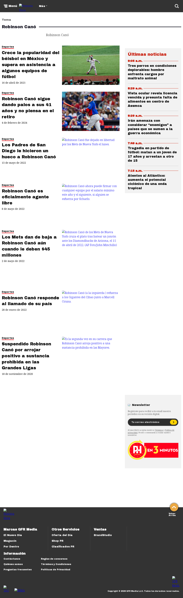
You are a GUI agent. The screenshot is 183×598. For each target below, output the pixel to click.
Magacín (10, 541)
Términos (159, 430)
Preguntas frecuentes (18, 569)
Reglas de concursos (54, 559)
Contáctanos (12, 559)
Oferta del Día (62, 535)
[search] (177, 6)
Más (42, 6)
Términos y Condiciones (56, 564)
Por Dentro (11, 546)
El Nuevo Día (13, 535)
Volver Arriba (172, 514)
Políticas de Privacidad (55, 569)
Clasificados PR (63, 546)
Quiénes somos (13, 564)
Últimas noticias (147, 54)
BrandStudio (103, 535)
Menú (13, 6)
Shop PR (57, 541)
